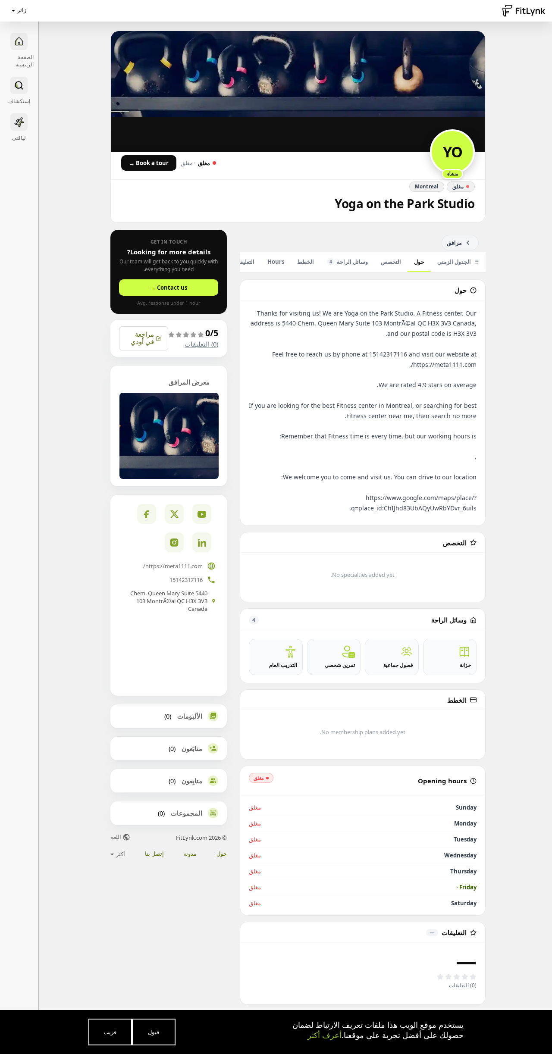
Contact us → (168, 287)
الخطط (305, 262)
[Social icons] (174, 542)
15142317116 (186, 580)
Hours (275, 262)
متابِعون (192, 780)
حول (419, 262)
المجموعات (186, 813)
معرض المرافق (189, 381)
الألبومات (189, 716)
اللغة (116, 837)
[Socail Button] (201, 514)
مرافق (454, 243)
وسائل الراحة (348, 262)
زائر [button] (22, 10)
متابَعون (192, 748)
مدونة (190, 854)
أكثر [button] (120, 854)
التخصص (391, 262)
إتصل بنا (154, 854)
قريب (110, 1032)
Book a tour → (149, 163)
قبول (153, 1032)
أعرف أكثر (324, 1035)
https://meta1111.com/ (173, 566)
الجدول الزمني (454, 262)
